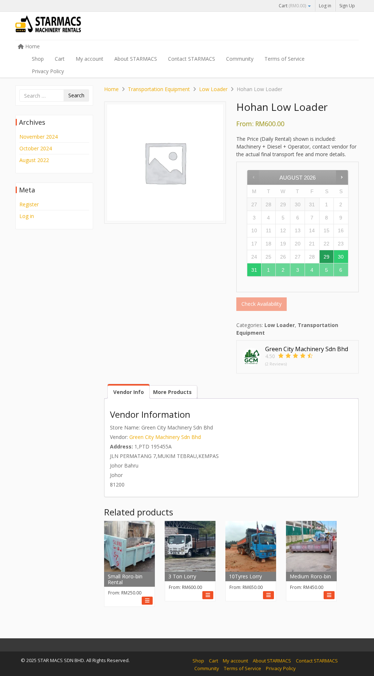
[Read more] (147, 601)
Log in (325, 6)
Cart (292, 6)
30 (341, 257)
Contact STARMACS (191, 58)
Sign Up (347, 6)
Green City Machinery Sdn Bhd (165, 436)
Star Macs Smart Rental (70, 26)
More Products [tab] (172, 391)
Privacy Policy (48, 71)
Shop (38, 58)
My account (89, 58)
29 (326, 257)
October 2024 (35, 148)
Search (76, 95)
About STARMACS (135, 58)
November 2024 (38, 136)
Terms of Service (284, 58)
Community (239, 58)
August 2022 (34, 160)
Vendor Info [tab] (128, 391)
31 (254, 270)
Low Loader (213, 89)
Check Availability (261, 303)
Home (32, 46)
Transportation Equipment (159, 89)
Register (29, 204)
